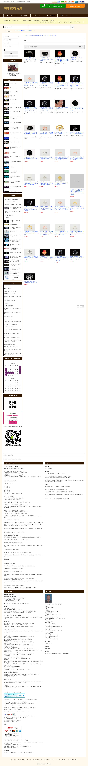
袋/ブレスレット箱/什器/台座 (47, 35)
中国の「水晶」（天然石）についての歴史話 (12, 297)
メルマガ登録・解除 (40, 22)
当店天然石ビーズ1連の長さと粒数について (12, 313)
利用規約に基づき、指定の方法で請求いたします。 (32, 686)
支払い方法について (15, 759)
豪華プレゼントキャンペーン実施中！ (53, 22)
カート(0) (65, 15)
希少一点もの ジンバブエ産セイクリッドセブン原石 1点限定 (14, 74)
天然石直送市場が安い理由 (9, 300)
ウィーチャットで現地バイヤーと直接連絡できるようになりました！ (12, 341)
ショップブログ (68, 759)
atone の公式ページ (11, 709)
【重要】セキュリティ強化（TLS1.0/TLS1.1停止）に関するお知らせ (12, 354)
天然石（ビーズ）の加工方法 (10, 291)
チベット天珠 (17, 30)
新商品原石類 (36, 20)
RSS (73, 759)
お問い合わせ (52, 15)
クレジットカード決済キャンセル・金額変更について (12, 350)
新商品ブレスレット (17, 20)
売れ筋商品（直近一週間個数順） (11, 324)
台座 (55, 35)
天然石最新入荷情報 (8, 316)
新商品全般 (7, 20)
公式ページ (11, 687)
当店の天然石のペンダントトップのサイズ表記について (12, 334)
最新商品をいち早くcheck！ (48, 20)
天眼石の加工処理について (9, 344)
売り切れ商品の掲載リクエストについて (12, 337)
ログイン (38, 15)
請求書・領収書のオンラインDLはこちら (73, 22)
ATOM (76, 759)
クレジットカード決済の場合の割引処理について (12, 330)
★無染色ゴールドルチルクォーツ (27, 30)
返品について (31, 759)
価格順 (31, 46)
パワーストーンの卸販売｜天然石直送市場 (32, 35)
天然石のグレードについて (9, 293)
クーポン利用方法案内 (8, 305)
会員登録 (25, 15)
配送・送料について (24, 759)
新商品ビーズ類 (27, 20)
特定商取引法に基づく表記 (40, 759)
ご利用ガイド (7, 303)
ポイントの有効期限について (10, 327)
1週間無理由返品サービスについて (11, 346)
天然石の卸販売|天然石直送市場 (44, 763)
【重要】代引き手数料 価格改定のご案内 (12, 321)
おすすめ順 (27, 46)
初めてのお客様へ (7, 288)
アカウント (11, 15)
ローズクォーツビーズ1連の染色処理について (12, 309)
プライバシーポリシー (50, 759)
